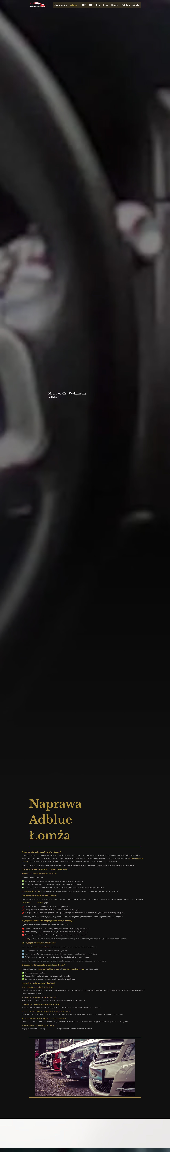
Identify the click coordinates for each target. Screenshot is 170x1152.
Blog (98, 5)
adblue (34, 903)
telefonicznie (50, 1029)
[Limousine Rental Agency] (37, 5)
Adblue (73, 5)
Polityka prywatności (130, 5)
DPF (83, 5)
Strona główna (61, 5)
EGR (90, 5)
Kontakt (114, 5)
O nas (105, 5)
